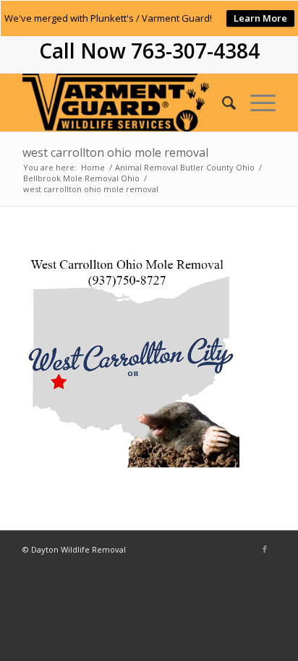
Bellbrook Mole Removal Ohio (81, 178)
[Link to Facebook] (265, 549)
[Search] (222, 102)
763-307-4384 (195, 50)
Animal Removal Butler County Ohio (185, 167)
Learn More (260, 18)
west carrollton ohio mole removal (115, 152)
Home (93, 167)
